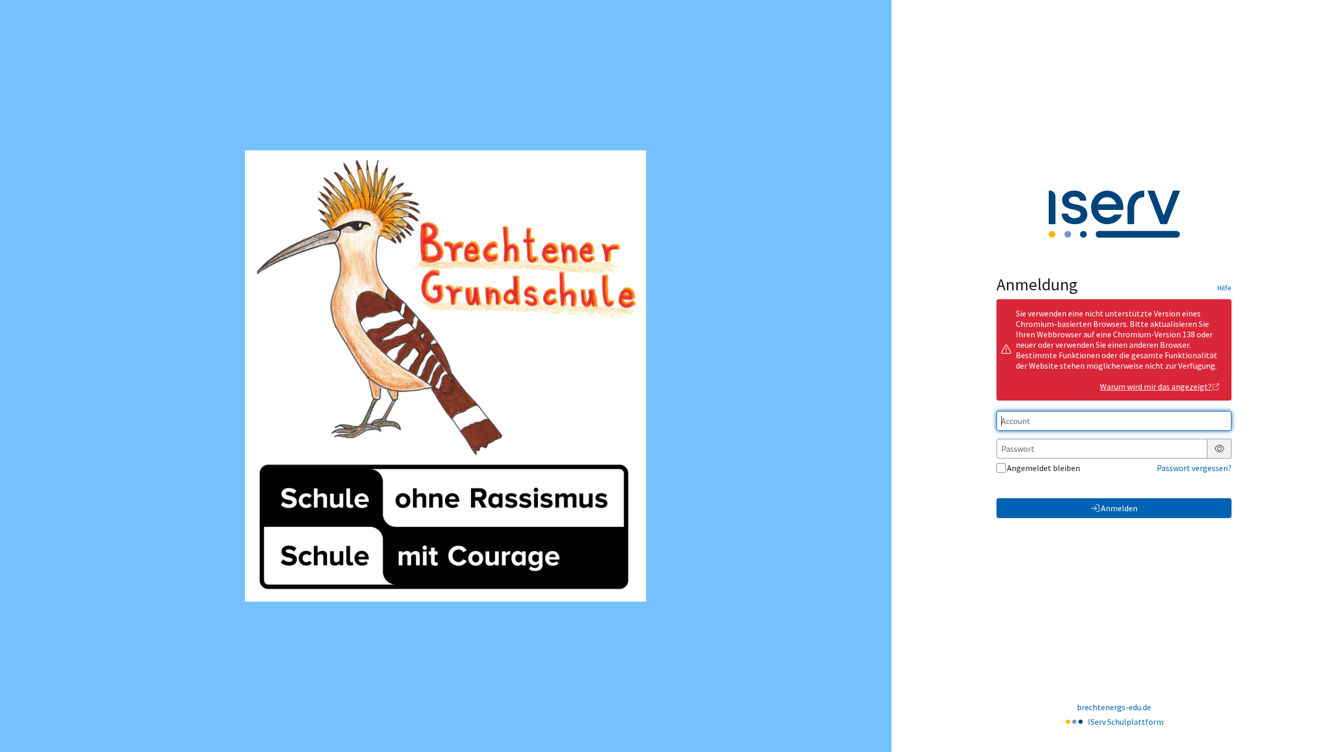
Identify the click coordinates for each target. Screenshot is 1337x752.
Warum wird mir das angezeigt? (1156, 386)
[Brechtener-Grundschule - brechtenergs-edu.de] (445, 376)
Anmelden (1119, 508)
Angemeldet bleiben (1043, 468)
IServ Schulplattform (1126, 721)
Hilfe (1224, 287)
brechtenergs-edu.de (1114, 707)
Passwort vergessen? (1194, 468)
